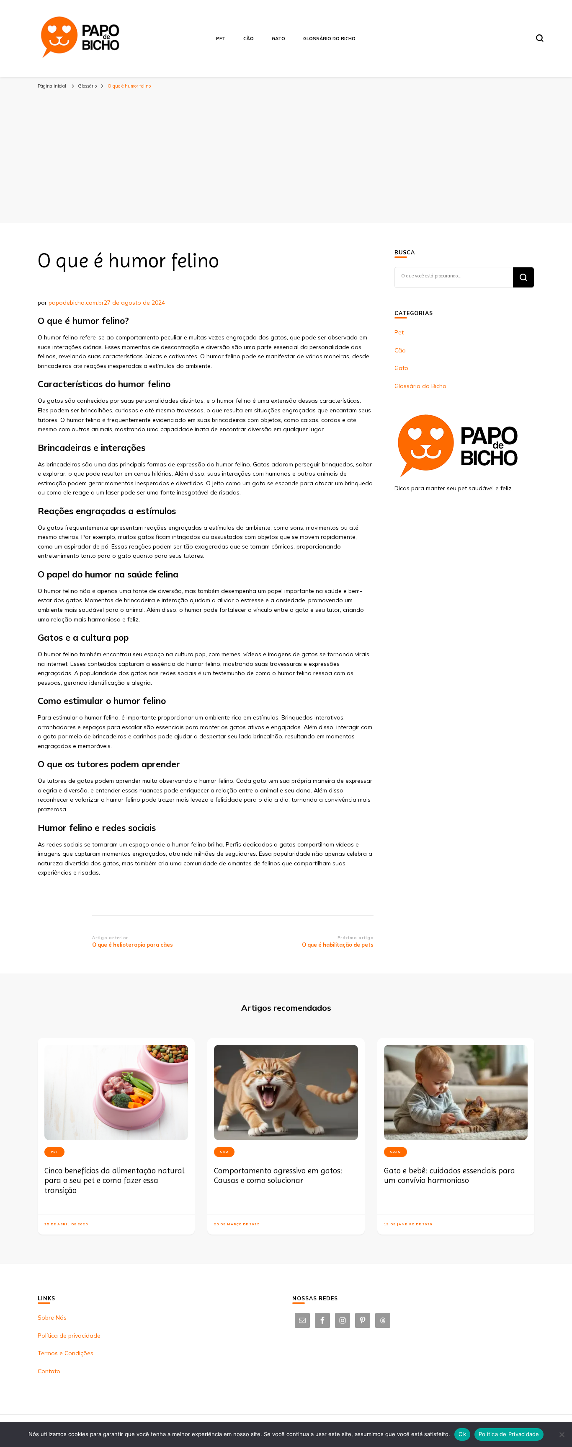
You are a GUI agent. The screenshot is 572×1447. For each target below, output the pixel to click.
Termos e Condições (65, 1353)
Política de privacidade (69, 1335)
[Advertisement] (286, 160)
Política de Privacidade (509, 1434)
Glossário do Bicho (329, 38)
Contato (49, 1371)
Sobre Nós (52, 1317)
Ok (462, 1434)
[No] (561, 1434)
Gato (278, 38)
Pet (220, 38)
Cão (248, 38)
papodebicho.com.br (76, 302)
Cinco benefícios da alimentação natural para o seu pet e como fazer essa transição (114, 1180)
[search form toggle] (540, 38)
